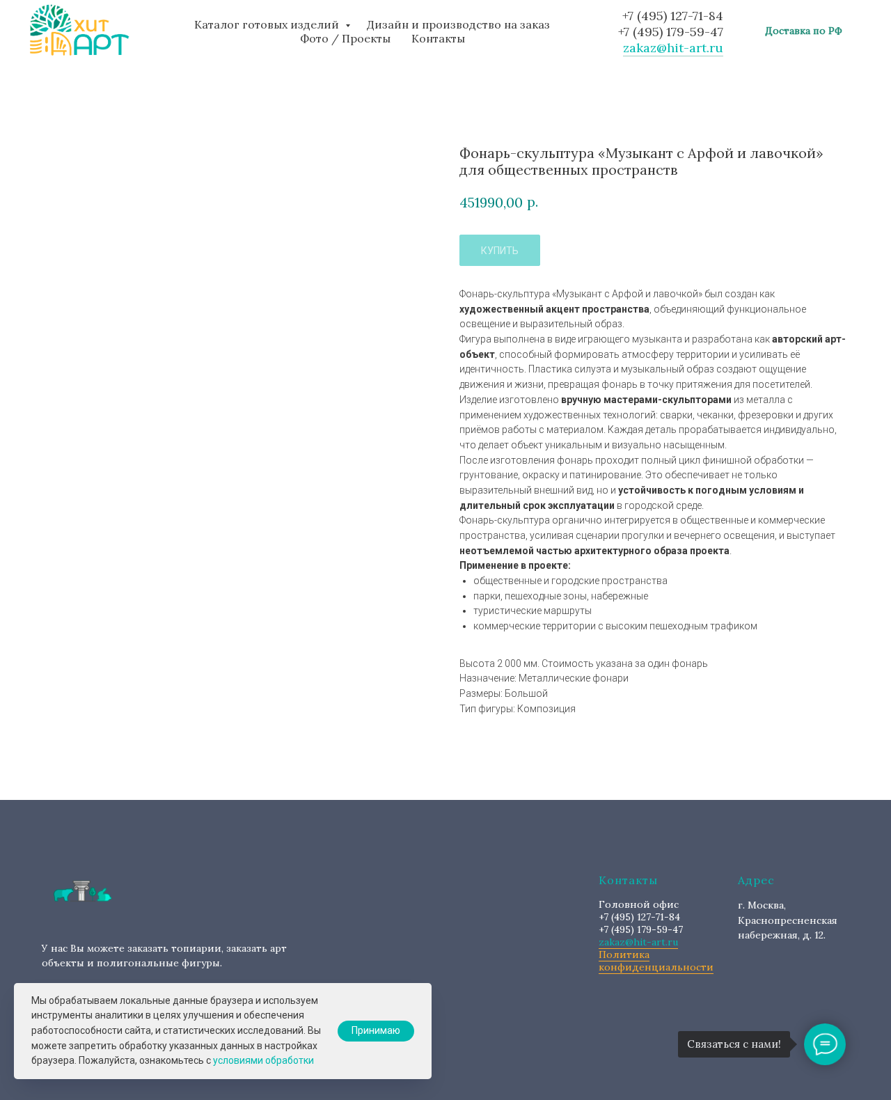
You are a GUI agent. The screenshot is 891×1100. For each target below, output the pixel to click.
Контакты (438, 38)
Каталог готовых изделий (268, 24)
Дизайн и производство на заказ (458, 24)
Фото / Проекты (345, 38)
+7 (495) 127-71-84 (672, 16)
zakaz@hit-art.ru (673, 48)
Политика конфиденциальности (656, 960)
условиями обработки (263, 1060)
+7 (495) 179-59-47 (670, 32)
